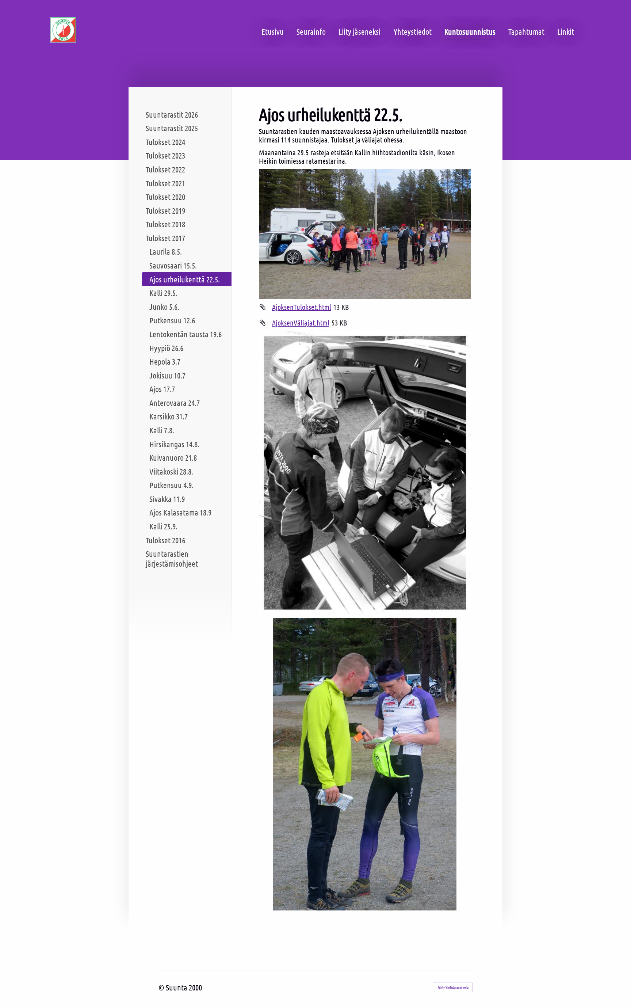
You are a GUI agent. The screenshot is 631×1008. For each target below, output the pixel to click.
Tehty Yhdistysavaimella (453, 987)
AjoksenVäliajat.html (300, 322)
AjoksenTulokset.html (301, 307)
